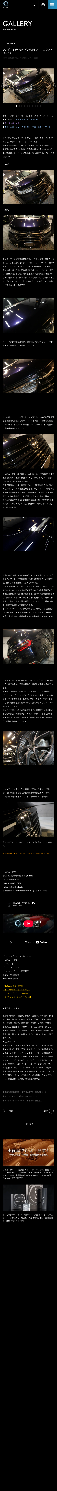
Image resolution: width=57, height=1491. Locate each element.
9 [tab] (37, 106)
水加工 (16, 123)
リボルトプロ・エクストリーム (26, 119)
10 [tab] (40, 106)
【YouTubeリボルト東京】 (13, 986)
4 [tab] (24, 106)
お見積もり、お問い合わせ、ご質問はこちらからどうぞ (26, 853)
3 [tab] (22, 106)
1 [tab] (16, 106)
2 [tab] (19, 106)
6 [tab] (29, 106)
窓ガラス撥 (9, 123)
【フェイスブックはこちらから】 (16, 993)
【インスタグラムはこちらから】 (16, 990)
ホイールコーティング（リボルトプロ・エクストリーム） (28, 127)
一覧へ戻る (28, 1124)
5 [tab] (27, 106)
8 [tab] (35, 106)
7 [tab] (32, 106)
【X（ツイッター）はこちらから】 (17, 997)
